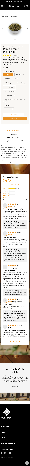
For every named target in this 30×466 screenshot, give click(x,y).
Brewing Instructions (13, 137)
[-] (5, 109)
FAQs (22, 141)
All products (10, 14)
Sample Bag (8, 74)
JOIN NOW (15, 386)
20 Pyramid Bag (20, 83)
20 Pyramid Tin (9, 87)
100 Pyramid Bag (10, 95)
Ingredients (13, 134)
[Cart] (27, 6)
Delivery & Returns (8, 141)
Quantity (6, 105)
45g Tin (16, 79)
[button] (12, 39)
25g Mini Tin (20, 74)
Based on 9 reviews (9, 182)
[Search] (24, 6)
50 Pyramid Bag (10, 91)
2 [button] (13, 341)
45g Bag (7, 79)
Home (3, 14)
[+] (12, 109)
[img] (12, 204)
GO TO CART (15, 118)
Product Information (13, 130)
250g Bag (8, 83)
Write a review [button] (15, 184)
